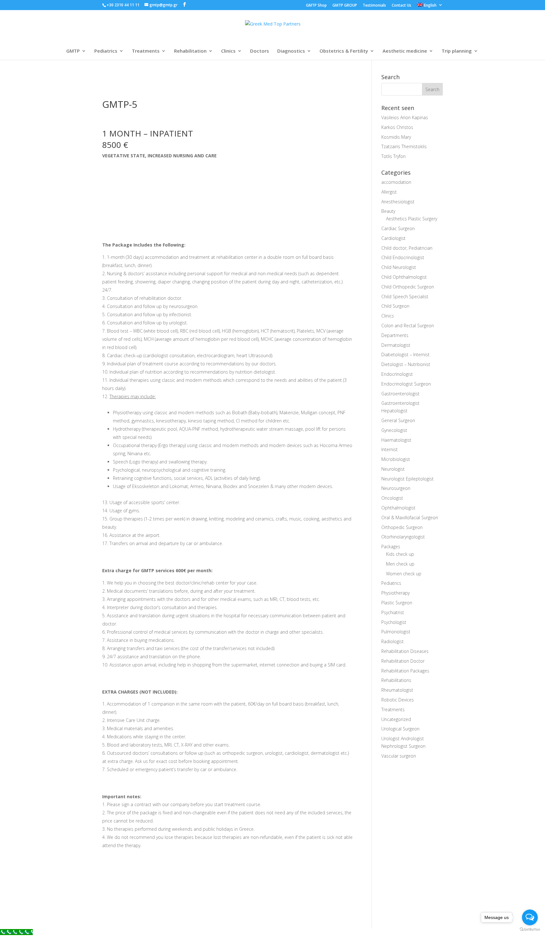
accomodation (396, 182)
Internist (389, 449)
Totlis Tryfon (393, 156)
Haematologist (396, 440)
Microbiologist (395, 459)
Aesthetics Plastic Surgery (411, 219)
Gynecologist (394, 430)
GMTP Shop (316, 5)
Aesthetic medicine (405, 51)
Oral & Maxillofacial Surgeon (409, 517)
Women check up (403, 574)
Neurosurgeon (395, 488)
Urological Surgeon (400, 729)
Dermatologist (395, 345)
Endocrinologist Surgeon (406, 384)
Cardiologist (393, 238)
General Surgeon (398, 420)
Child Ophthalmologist (404, 277)
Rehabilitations (396, 680)
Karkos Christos (397, 127)
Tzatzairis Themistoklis (404, 146)
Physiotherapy (395, 593)
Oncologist (392, 498)
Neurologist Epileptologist (407, 479)
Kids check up (400, 554)
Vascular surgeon (398, 756)
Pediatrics (105, 51)
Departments (394, 335)
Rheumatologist (397, 690)
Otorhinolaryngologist (403, 537)
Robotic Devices (397, 700)
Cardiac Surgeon (398, 228)
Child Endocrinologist (402, 257)
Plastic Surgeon (396, 603)
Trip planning (457, 51)
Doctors (259, 51)
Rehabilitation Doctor (403, 661)
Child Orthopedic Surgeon (407, 287)
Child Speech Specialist (404, 296)
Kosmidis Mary (396, 137)
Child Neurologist (398, 267)
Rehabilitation (190, 51)
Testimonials (374, 5)
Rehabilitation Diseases (405, 651)
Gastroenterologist (400, 394)
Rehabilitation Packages (405, 671)
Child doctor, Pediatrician (406, 248)
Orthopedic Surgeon (402, 527)
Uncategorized (396, 719)
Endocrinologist (397, 374)
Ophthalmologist (398, 508)
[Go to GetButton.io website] (530, 929)
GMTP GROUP (344, 5)
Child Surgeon (395, 306)
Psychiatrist (392, 612)
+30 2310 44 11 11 (123, 5)
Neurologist (393, 469)
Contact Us (401, 5)
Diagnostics (291, 51)
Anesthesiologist (397, 202)
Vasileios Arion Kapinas (404, 117)
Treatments (146, 51)
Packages (390, 546)
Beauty (388, 211)
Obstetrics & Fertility (343, 51)
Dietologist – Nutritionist (405, 364)
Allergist (389, 192)
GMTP (73, 51)
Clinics (228, 51)
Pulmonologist (395, 632)
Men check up (400, 564)
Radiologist (392, 641)
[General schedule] (122, 869)
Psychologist (393, 622)
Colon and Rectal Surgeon (407, 325)
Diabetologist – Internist (405, 355)
